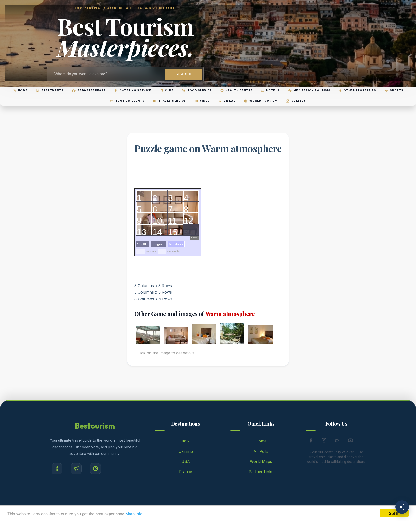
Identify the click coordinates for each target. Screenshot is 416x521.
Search (184, 74)
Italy (185, 441)
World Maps (261, 461)
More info (133, 513)
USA (185, 461)
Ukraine (185, 451)
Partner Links (261, 471)
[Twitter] (76, 468)
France (185, 471)
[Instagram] (95, 468)
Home (260, 441)
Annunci (194, 238)
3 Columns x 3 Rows (153, 285)
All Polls (261, 451)
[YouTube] (350, 441)
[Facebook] (57, 468)
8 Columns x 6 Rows (153, 299)
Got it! (394, 513)
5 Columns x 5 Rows (153, 292)
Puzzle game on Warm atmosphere (207, 148)
